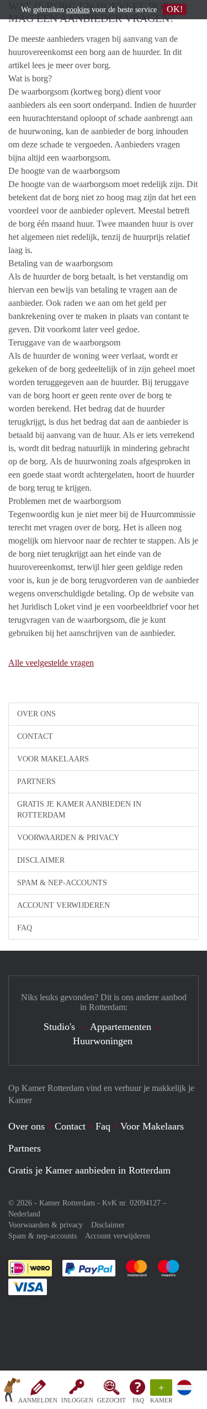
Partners (36, 781)
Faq (102, 1126)
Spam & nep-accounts (62, 883)
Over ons (36, 714)
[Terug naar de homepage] (12, 1392)
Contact (35, 736)
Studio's (59, 1026)
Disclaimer (41, 860)
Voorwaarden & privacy (68, 838)
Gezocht (111, 1400)
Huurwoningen (102, 1040)
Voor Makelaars (53, 759)
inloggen (77, 1400)
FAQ (138, 1400)
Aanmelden (37, 1400)
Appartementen (120, 1026)
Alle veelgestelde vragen (51, 662)
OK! (175, 9)
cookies (77, 10)
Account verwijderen (63, 905)
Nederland (24, 1214)
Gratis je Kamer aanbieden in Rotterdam (79, 809)
